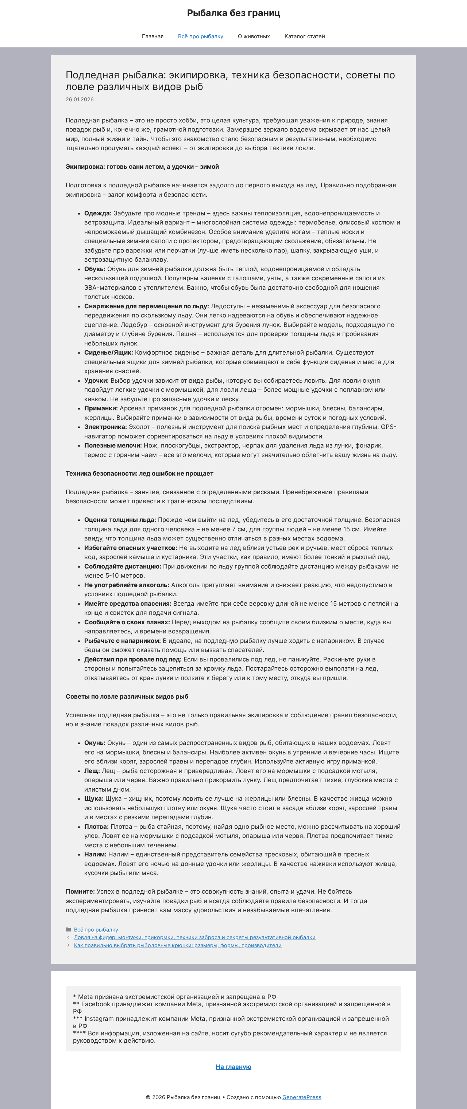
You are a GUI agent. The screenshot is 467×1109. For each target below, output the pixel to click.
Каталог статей (305, 36)
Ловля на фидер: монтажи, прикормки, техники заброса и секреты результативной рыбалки (195, 937)
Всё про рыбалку (200, 36)
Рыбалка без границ (233, 12)
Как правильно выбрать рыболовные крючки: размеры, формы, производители (178, 945)
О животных (254, 36)
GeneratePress (301, 1097)
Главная (152, 36)
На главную (233, 1066)
